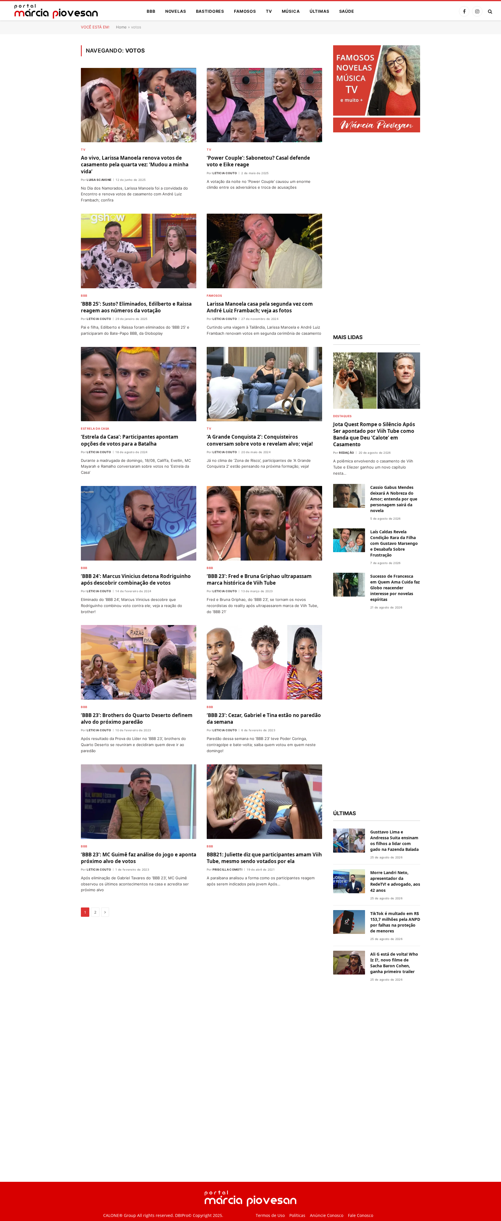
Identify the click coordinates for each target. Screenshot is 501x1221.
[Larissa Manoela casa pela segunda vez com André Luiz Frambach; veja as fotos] (264, 251)
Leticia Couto (225, 173)
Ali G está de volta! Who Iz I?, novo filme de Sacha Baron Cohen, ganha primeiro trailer (394, 962)
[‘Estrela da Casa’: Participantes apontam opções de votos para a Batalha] (138, 384)
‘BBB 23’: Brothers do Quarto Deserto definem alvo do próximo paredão (137, 718)
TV (269, 11)
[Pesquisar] (489, 11)
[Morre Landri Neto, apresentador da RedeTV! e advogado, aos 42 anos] (349, 881)
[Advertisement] (376, 234)
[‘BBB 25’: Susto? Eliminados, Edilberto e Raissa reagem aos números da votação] (138, 251)
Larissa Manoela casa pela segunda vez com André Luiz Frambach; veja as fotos (260, 307)
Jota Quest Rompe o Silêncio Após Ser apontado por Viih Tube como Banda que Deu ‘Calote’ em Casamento (374, 434)
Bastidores (210, 11)
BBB (151, 11)
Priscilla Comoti (227, 869)
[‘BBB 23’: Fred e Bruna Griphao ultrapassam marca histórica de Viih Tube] (264, 523)
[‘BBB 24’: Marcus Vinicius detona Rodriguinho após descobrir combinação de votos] (138, 523)
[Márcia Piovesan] (53, 11)
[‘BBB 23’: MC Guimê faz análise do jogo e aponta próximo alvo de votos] (138, 801)
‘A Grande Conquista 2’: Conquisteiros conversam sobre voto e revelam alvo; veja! (260, 440)
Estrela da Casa (95, 428)
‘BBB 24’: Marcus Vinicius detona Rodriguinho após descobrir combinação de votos (136, 579)
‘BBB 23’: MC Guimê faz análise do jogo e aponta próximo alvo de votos (138, 858)
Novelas (175, 11)
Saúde (346, 11)
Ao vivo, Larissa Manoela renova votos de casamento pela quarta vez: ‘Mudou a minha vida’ (134, 164)
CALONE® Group (119, 1215)
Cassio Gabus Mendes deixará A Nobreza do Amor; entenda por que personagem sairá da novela (393, 499)
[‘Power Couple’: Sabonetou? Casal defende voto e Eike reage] (264, 105)
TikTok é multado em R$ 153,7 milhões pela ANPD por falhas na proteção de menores (395, 922)
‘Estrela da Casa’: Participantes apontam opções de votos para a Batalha (129, 440)
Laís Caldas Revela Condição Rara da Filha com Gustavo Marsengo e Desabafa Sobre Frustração (394, 543)
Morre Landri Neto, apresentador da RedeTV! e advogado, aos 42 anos (395, 881)
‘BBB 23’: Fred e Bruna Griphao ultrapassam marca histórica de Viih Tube (259, 579)
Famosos (245, 11)
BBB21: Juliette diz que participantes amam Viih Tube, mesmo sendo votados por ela (264, 858)
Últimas (319, 11)
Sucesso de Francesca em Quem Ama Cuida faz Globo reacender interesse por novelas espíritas (395, 587)
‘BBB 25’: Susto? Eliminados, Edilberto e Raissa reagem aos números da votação (136, 307)
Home (121, 27)
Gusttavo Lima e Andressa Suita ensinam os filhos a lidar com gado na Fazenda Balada (394, 840)
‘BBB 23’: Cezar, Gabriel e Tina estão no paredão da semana (264, 718)
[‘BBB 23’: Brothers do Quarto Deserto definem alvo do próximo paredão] (138, 662)
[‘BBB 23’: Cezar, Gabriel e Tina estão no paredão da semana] (264, 662)
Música (291, 11)
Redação (346, 452)
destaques (342, 416)
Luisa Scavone (99, 179)
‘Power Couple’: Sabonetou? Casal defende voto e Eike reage (258, 161)
